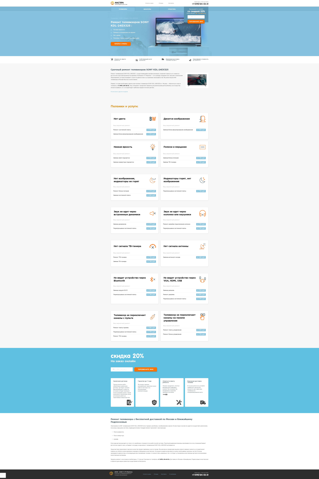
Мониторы (147, 9)
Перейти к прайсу (120, 44)
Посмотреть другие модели (119, 91)
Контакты (171, 3)
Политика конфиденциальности (123, 473)
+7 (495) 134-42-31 (200, 4)
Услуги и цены (149, 3)
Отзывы (161, 3)
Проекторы (172, 9)
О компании (172, 474)
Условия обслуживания (121, 475)
